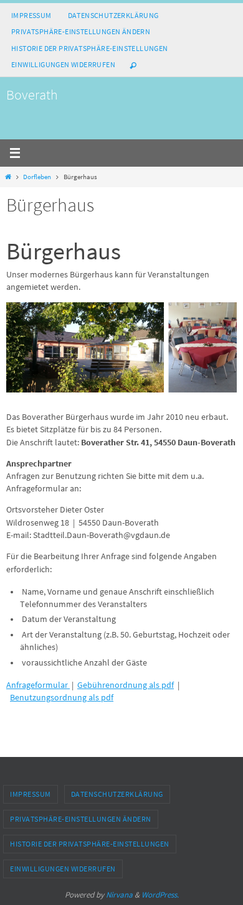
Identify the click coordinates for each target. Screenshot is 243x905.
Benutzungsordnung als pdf (61, 697)
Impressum (31, 15)
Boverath (32, 94)
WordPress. (160, 894)
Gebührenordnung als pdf (125, 685)
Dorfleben (37, 176)
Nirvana (119, 894)
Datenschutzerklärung (113, 15)
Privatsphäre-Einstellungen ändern (80, 31)
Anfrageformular (38, 685)
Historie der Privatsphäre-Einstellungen (89, 48)
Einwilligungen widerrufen (63, 64)
